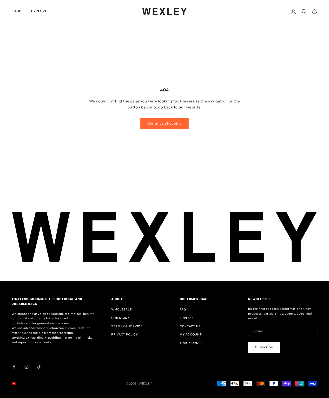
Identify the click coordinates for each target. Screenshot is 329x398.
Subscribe (264, 347)
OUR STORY (120, 318)
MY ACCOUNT (191, 334)
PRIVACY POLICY (124, 334)
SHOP (16, 11)
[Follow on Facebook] (14, 366)
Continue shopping (164, 123)
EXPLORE (39, 11)
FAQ (183, 309)
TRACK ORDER (191, 343)
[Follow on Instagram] (26, 366)
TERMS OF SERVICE (127, 326)
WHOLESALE (121, 309)
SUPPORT (187, 318)
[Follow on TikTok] (39, 366)
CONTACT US (190, 326)
